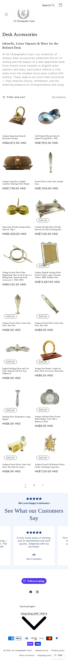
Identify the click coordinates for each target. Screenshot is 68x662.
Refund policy (42, 650)
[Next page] (42, 485)
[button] (6, 14)
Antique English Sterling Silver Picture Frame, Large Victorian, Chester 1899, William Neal (48, 275)
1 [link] (25, 485)
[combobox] (48, 5)
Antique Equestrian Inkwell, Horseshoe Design (14, 137)
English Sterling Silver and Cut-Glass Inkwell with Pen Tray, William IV (15, 371)
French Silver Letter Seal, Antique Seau (49, 182)
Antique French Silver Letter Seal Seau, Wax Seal (16, 324)
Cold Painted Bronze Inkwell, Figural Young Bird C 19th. (47, 137)
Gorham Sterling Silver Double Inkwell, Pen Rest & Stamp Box (48, 228)
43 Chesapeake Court (22, 650)
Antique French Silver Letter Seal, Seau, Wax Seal (49, 324)
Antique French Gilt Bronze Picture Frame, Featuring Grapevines (50, 465)
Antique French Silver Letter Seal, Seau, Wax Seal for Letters (16, 465)
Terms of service (26, 655)
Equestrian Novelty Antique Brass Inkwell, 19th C (16, 228)
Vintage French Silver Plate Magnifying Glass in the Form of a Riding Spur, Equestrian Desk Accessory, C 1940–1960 (17, 276)
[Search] (53, 5)
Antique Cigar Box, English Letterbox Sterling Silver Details (16, 182)
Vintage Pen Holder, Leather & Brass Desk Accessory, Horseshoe (49, 369)
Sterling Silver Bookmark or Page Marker (16, 418)
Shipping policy (44, 655)
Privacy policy (58, 650)
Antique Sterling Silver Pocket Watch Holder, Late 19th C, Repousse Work (47, 419)
